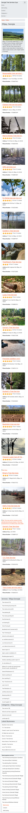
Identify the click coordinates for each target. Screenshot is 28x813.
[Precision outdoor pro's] (13, 348)
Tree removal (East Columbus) (9, 760)
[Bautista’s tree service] (13, 413)
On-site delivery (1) (6, 663)
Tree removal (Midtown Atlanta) (10, 802)
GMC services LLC (9, 167)
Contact (3, 10)
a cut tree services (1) (7, 642)
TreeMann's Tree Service (12, 262)
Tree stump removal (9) (7, 609)
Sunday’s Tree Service (11, 231)
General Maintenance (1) (8, 671)
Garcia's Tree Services (11, 327)
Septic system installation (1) (9, 653)
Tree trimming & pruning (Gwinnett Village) (12, 775)
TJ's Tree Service (9, 558)
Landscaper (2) (5, 718)
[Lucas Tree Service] (13, 284)
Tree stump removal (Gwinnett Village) (11, 778)
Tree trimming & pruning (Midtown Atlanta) (10, 798)
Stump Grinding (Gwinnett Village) (10, 789)
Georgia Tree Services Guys (9, 2)
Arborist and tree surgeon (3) (9, 711)
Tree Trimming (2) (6, 632)
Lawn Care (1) (5, 685)
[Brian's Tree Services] (13, 470)
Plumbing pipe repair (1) (8, 656)
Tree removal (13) (6, 602)
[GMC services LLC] (13, 156)
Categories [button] (4, 13)
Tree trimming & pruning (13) (9, 605)
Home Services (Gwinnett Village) (10, 792)
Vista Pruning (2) (6, 626)
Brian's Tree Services (10, 473)
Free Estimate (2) (6, 619)
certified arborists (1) (7, 691)
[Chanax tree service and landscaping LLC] (13, 94)
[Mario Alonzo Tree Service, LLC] (13, 125)
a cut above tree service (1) (8, 646)
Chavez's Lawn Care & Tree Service (10, 730)
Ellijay (7, 20)
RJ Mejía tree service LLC (12, 198)
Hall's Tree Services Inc (11, 506)
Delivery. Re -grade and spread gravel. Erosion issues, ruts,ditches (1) (11, 667)
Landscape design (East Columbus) (10, 768)
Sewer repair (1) (6, 649)
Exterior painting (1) (7, 675)
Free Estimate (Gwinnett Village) (10, 795)
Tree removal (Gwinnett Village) (10, 781)
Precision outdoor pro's (11, 359)
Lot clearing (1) (5, 698)
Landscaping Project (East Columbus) (11, 765)
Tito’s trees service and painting (15, 587)
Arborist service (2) (6, 715)
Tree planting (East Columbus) (9, 763)
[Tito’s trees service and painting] (13, 577)
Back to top (6, 805)
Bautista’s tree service (11, 424)
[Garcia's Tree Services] (13, 317)
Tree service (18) (6, 708)
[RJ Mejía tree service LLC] (13, 187)
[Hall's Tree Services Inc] (13, 495)
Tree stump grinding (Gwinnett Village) (11, 784)
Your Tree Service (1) (7, 681)
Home (2, 5)
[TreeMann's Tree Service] (13, 251)
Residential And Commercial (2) (10, 629)
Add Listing (4, 7)
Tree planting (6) (6, 612)
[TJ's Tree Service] (13, 547)
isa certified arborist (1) (8, 639)
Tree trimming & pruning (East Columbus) (12, 757)
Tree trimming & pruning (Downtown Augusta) (11, 772)
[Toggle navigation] (25, 2)
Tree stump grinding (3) (8, 615)
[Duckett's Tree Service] (13, 380)
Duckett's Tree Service (11, 391)
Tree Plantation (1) (6, 688)
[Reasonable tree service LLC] (13, 62)
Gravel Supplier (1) (6, 702)
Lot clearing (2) (5, 622)
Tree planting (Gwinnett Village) (10, 786)
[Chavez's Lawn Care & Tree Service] (13, 446)
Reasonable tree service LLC (13, 73)
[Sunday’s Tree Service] (13, 220)
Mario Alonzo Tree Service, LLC (14, 136)
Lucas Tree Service (10, 295)
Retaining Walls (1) (6, 695)
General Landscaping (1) (8, 636)
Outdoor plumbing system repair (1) (11, 659)
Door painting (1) (6, 678)
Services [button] (3, 16)
